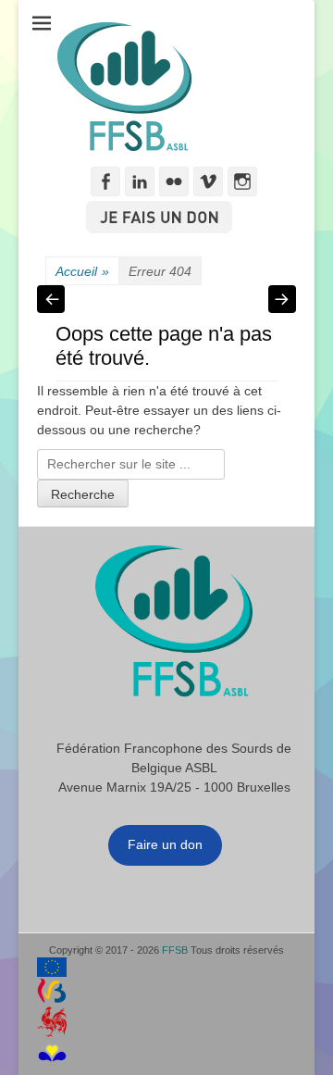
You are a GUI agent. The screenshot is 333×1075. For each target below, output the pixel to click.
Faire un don (165, 844)
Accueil (82, 271)
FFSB (175, 950)
